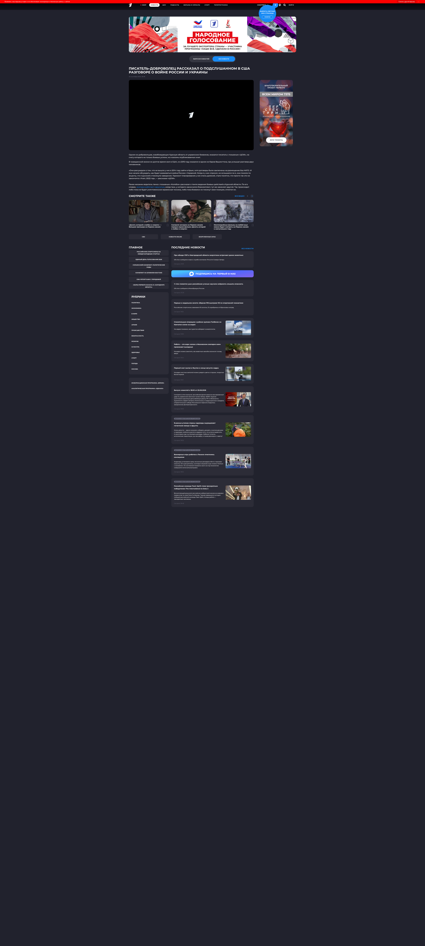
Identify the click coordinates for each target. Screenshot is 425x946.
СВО (143, 237)
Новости (154, 5)
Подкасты (174, 5)
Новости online (175, 237)
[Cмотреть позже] (166, 226)
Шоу (164, 5)
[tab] (201, 59)
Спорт (207, 5)
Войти (291, 5)
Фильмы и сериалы (192, 5)
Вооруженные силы (207, 237)
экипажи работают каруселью (150, 187)
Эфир (144, 5)
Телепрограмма (221, 5)
